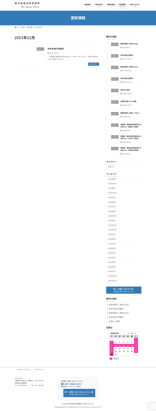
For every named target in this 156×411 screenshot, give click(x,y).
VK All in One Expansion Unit (92, 407)
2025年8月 (112, 188)
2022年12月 (112, 216)
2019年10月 (112, 281)
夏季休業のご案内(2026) (129, 44)
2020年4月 (112, 262)
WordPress (65, 407)
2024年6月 (112, 202)
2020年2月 (112, 267)
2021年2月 (112, 244)
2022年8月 (112, 221)
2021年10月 (112, 230)
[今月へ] (132, 333)
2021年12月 (112, 225)
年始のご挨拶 (125, 90)
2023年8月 (112, 211)
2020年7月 (112, 253)
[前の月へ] (128, 333)
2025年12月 (112, 183)
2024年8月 (112, 197)
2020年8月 (112, 248)
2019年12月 (112, 276)
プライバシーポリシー (23, 369)
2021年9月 (112, 234)
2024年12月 (112, 193)
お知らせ (111, 166)
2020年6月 (112, 257)
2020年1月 (112, 271)
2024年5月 (112, 207)
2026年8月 (112, 179)
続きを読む (93, 64)
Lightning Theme (77, 407)
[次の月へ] (136, 333)
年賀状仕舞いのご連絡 (128, 101)
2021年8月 (112, 239)
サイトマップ (39, 369)
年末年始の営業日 (56, 48)
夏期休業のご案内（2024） (130, 113)
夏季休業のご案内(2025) (129, 67)
